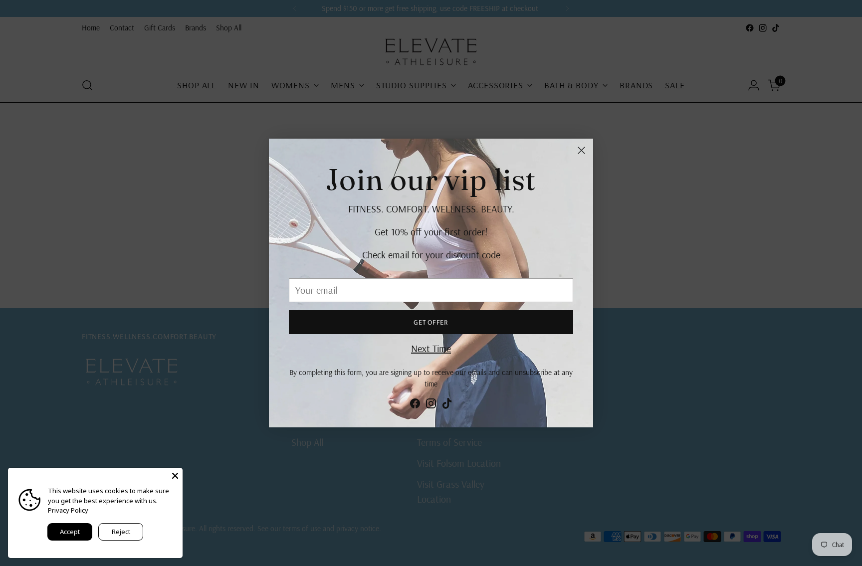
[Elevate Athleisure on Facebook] (415, 405)
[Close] (581, 150)
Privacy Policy (68, 510)
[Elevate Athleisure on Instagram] (431, 405)
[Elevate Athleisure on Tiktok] (447, 405)
